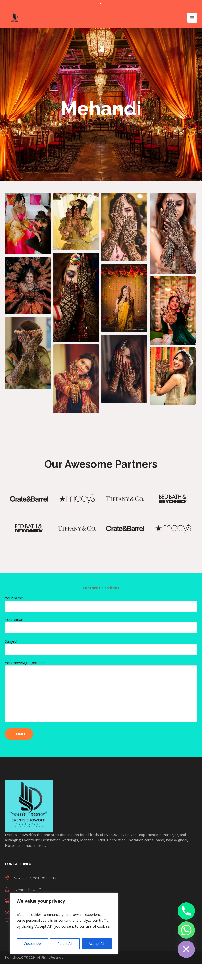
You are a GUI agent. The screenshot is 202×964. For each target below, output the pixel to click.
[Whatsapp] (186, 930)
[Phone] (186, 911)
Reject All (64, 943)
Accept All (96, 943)
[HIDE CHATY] (186, 949)
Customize (32, 943)
